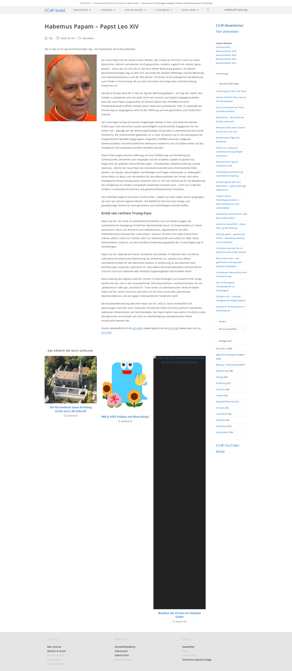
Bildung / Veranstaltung (228, 364)
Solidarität (221, 426)
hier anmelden (227, 31)
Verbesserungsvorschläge (196, 659)
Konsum (220, 407)
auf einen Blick (223, 47)
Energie (219, 377)
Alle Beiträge (222, 73)
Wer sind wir (54, 646)
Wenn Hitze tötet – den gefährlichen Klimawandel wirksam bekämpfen (229, 262)
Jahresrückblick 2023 (226, 58)
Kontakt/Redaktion (125, 646)
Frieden (220, 395)
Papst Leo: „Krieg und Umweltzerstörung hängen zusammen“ (229, 151)
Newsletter (188, 646)
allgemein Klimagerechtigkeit (230, 354)
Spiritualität (222, 432)
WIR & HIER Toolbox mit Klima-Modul (125, 417)
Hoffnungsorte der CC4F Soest (231, 91)
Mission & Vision (56, 651)
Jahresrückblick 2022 (226, 62)
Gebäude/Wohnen (225, 401)
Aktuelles (88, 38)
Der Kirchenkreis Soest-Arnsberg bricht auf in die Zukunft (71, 409)
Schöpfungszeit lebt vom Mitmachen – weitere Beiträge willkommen (231, 185)
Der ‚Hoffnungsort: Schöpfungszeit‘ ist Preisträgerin (225, 286)
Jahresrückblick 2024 (226, 55)
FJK (51, 38)
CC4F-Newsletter (230, 25)
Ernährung (221, 383)
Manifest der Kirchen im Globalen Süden (179, 615)
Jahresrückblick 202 (225, 51)
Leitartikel (221, 413)
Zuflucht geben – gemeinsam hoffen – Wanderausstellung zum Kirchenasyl (230, 238)
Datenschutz (122, 655)
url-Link (137, 328)
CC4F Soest (55, 10)
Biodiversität (222, 370)
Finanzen (220, 389)
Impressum (121, 651)
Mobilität (220, 420)
